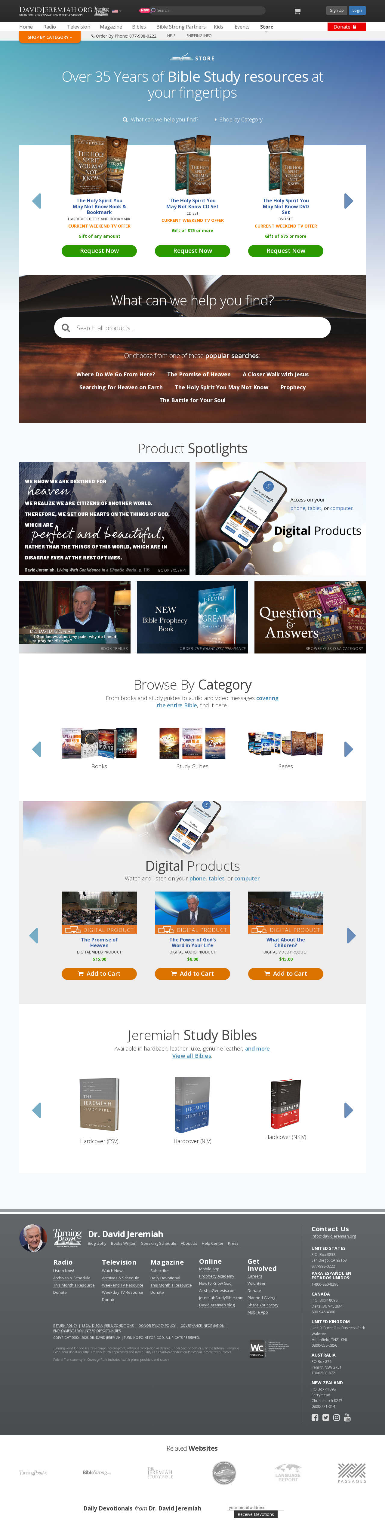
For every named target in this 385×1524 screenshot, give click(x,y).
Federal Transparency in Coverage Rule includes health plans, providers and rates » (111, 1359)
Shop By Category (49, 37)
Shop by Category (240, 119)
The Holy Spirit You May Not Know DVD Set (286, 206)
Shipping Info (199, 35)
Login (357, 10)
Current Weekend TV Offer (99, 226)
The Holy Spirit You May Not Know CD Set (192, 203)
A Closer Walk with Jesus (276, 374)
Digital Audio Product (192, 952)
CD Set (192, 213)
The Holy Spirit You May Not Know (221, 387)
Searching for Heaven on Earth (121, 387)
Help (171, 35)
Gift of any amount (99, 236)
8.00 (192, 959)
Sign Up (337, 10)
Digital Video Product (99, 952)
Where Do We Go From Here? (115, 374)
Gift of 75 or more (192, 230)
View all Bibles (191, 1055)
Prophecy (293, 387)
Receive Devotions (256, 1514)
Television (119, 1261)
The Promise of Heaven (199, 374)
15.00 (99, 959)
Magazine (167, 1261)
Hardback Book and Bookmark (99, 219)
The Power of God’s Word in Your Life (192, 942)
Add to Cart (102, 973)
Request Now (99, 250)
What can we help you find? (163, 119)
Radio (62, 1261)
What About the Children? (285, 942)
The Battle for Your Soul (192, 400)
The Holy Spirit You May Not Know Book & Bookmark (99, 206)
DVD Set (286, 219)
